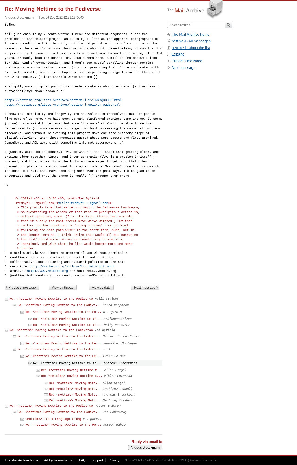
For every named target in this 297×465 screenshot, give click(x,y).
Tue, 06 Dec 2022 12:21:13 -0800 (61, 17)
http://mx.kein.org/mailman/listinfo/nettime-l (72, 266)
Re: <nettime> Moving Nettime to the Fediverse (51, 299)
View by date (101, 287)
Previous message (22, 287)
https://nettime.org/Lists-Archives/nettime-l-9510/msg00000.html (63, 100)
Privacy (114, 460)
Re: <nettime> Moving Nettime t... (71, 370)
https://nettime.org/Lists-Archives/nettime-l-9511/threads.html (62, 105)
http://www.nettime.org (47, 271)
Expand (178, 54)
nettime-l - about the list (191, 48)
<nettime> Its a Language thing (53, 419)
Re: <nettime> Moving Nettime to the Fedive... (59, 305)
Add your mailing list (59, 460)
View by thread (63, 287)
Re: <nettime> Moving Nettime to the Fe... (63, 312)
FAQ (82, 460)
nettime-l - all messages (191, 41)
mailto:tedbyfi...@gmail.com (83, 203)
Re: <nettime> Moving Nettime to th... (67, 319)
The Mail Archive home (191, 34)
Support (97, 460)
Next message (144, 287)
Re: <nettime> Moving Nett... (75, 383)
